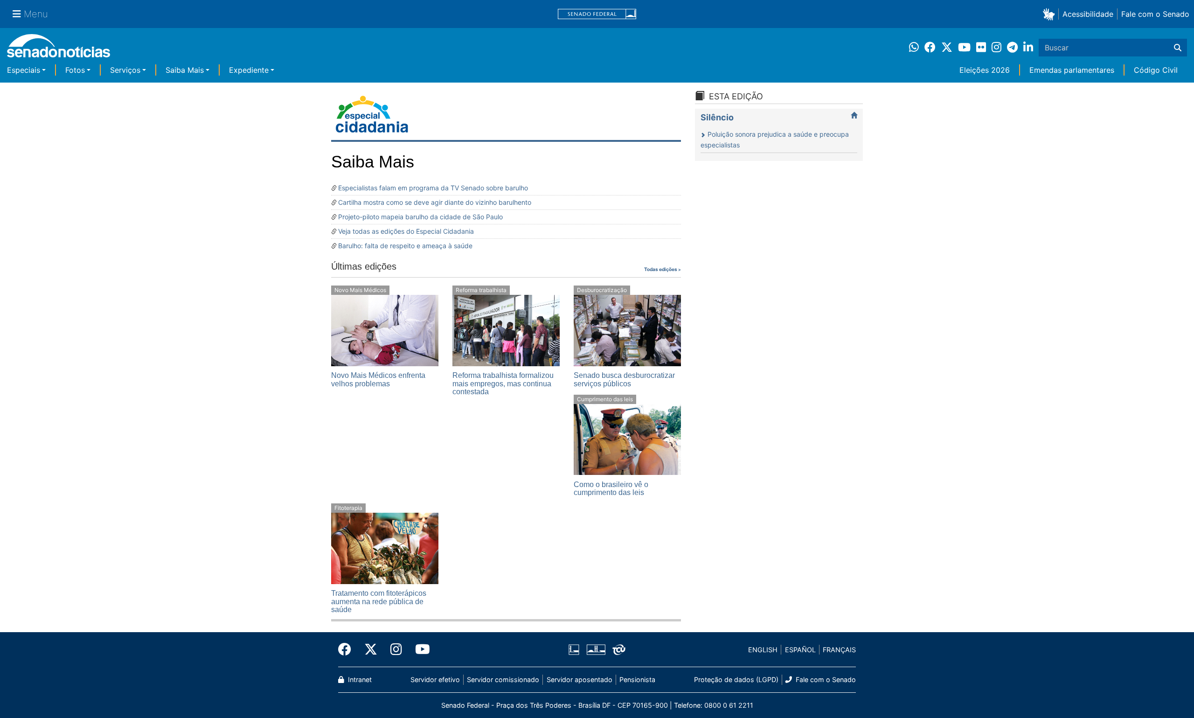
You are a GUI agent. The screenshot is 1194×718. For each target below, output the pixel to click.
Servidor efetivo (435, 679)
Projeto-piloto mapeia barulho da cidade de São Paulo (420, 217)
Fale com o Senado (1155, 14)
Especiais (23, 70)
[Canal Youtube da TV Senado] (419, 649)
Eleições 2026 (984, 70)
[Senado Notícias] (58, 49)
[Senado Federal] (597, 14)
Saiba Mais (185, 70)
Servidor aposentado (579, 679)
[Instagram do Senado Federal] (396, 649)
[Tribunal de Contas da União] (618, 649)
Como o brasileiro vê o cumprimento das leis (611, 489)
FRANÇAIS (839, 650)
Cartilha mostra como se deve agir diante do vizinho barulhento (434, 202)
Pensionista (637, 679)
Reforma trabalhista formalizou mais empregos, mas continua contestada (503, 383)
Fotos (75, 70)
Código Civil (1156, 70)
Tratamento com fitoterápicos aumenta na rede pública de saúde (378, 601)
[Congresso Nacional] (596, 649)
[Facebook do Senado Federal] (348, 649)
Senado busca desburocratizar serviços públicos (624, 379)
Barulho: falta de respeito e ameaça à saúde (405, 246)
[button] (1050, 13)
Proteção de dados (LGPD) (736, 679)
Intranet (359, 679)
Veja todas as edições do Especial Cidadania (406, 231)
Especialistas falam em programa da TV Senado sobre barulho (433, 188)
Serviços (125, 70)
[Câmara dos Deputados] (574, 649)
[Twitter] (371, 649)
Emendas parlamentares (1071, 70)
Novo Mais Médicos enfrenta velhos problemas (378, 379)
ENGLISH (762, 650)
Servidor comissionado (503, 679)
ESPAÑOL (800, 650)
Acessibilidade (1087, 14)
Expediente (249, 70)
